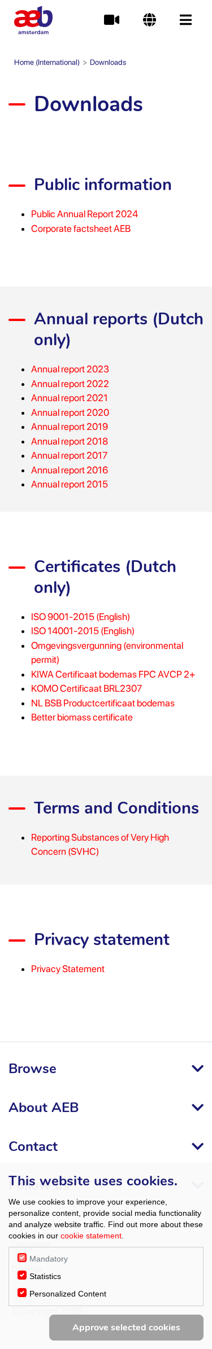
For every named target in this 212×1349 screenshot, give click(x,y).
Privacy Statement (68, 968)
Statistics (45, 1276)
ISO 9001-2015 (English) (80, 616)
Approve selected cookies (126, 1327)
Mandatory (48, 1258)
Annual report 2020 (70, 412)
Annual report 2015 (69, 484)
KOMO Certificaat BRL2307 (86, 688)
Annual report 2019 (69, 426)
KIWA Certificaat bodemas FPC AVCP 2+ (113, 674)
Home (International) (47, 62)
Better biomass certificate (82, 717)
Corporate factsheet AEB (81, 228)
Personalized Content (67, 1293)
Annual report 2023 (70, 369)
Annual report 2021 (69, 397)
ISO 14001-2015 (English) (83, 630)
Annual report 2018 (69, 441)
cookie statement (91, 1235)
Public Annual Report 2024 (84, 213)
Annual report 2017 (69, 455)
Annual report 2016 (69, 470)
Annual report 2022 (70, 383)
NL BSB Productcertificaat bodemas (103, 703)
